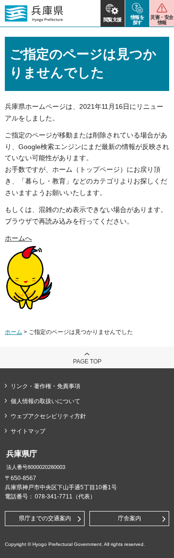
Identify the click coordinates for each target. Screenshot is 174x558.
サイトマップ (28, 431)
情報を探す (137, 20)
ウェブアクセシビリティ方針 (48, 416)
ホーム (13, 332)
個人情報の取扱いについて (45, 401)
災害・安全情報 (161, 20)
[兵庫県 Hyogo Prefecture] (34, 13)
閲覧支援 (112, 19)
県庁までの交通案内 (45, 518)
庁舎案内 (129, 518)
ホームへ (18, 238)
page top (87, 361)
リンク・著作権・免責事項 (45, 386)
